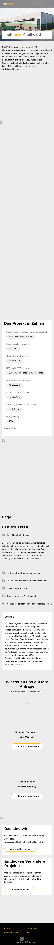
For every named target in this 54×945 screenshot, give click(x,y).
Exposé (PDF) (10, 428)
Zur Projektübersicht (19, 889)
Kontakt (29, 932)
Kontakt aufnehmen (28, 746)
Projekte (7, 928)
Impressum (21, 942)
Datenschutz (31, 942)
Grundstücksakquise (11, 932)
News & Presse (32, 928)
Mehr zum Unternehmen (21, 849)
